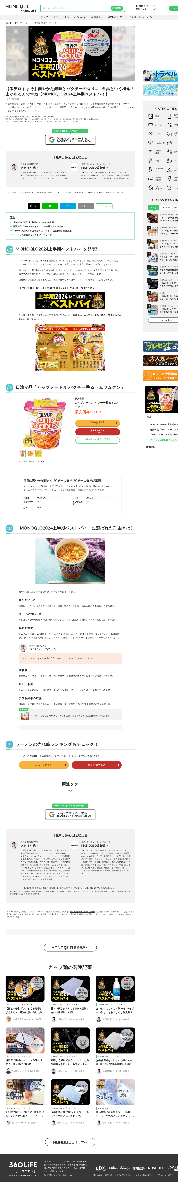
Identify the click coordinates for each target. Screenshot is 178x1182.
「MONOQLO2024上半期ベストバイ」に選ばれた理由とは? (42, 230)
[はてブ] (68, 206)
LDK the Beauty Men (141, 17)
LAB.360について (92, 888)
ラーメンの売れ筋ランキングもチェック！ (33, 235)
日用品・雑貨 (159, 152)
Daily (153, 208)
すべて (44, 17)
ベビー (158, 161)
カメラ (158, 134)
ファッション (160, 169)
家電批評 (96, 17)
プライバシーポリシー (166, 1175)
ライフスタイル (159, 187)
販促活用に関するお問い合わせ (82, 912)
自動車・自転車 (159, 178)
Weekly (166, 208)
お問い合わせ (97, 1175)
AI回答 (118, 8)
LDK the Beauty (75, 17)
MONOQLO (114, 17)
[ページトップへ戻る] (170, 1156)
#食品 (70, 791)
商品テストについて (146, 9)
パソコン (159, 125)
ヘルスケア (160, 143)
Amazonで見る (43, 765)
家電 (157, 116)
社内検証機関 (81, 1165)
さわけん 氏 (28, 167)
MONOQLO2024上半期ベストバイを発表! (34, 222)
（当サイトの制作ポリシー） (63, 121)
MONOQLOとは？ (145, 6)
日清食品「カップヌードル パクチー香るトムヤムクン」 (40, 226)
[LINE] (50, 206)
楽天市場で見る (97, 765)
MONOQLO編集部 (93, 167)
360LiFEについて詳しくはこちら (58, 1175)
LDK (57, 17)
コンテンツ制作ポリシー (144, 1175)
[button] (22, 453)
